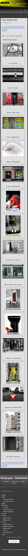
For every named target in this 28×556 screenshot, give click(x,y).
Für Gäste (3, 515)
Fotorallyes (5, 507)
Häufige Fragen (6, 518)
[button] (21, 10)
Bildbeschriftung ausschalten (10, 39)
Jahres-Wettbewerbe (8, 509)
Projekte (3, 503)
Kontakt (23, 481)
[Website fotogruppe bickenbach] (5, 3)
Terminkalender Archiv (8, 501)
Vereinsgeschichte (7, 532)
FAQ (14, 483)
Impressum (6, 481)
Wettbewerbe (4, 505)
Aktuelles (3, 495)
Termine (3, 497)
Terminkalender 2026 (8, 499)
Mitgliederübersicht (7, 524)
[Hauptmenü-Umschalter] (25, 10)
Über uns (3, 522)
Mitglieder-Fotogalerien (8, 526)
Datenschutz (15, 481)
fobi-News (3, 513)
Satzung (5, 530)
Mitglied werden (7, 520)
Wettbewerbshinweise (8, 511)
